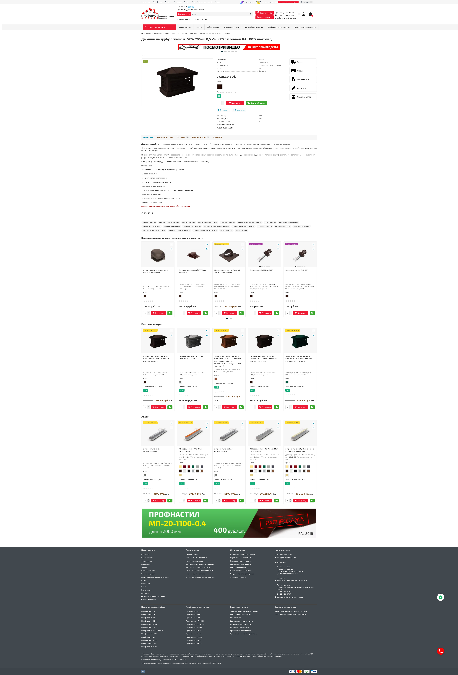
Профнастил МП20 (149, 634)
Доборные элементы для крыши (244, 634)
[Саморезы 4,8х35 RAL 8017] (264, 255)
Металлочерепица (238, 567)
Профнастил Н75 (193, 618)
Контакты (145, 593)
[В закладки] (171, 244)
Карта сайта (146, 590)
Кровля (199, 27)
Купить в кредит (148, 574)
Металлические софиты (240, 614)
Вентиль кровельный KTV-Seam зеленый (193, 271)
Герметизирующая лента (240, 624)
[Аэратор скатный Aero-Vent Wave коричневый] (158, 255)
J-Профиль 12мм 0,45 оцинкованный (223, 450)
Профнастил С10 (148, 614)
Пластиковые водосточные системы (290, 614)
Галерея (218, 2)
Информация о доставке (196, 558)
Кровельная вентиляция (240, 564)
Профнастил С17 (148, 618)
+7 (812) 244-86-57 (285, 12)
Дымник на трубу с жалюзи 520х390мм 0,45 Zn (191, 357)
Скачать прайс (265, 13)
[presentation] (142, 279)
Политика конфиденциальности (155, 577)
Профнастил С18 (148, 627)
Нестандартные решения (305, 27)
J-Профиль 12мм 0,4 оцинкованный (152, 450)
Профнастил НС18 (149, 624)
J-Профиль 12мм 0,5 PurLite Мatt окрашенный (264, 450)
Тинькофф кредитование (269, 2)
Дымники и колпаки (154, 33)
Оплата (186, 2)
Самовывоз (178, 2)
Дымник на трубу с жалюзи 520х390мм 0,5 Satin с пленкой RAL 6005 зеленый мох (298, 358)
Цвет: (219, 82)
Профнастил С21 (148, 637)
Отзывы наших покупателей (153, 596)
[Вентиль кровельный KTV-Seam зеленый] (193, 255)
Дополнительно (238, 550)
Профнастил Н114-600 (195, 621)
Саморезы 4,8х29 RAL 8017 (296, 270)
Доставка (168, 2)
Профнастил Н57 (193, 611)
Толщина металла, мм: (226, 92)
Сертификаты (157, 2)
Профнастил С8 (148, 611)
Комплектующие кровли (240, 561)
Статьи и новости (148, 600)
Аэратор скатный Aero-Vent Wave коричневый (155, 271)
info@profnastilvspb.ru (285, 18)
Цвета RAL (145, 583)
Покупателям (192, 550)
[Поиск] (250, 14)
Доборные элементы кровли (242, 554)
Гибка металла (192, 554)
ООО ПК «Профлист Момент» (270, 65)
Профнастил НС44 (149, 647)
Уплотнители (235, 618)
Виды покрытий (148, 571)
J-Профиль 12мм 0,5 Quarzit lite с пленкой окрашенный (299, 450)
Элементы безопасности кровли (244, 611)
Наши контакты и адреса (288, 2)
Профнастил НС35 (149, 640)
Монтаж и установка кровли (198, 567)
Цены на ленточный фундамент (199, 571)
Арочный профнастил (253, 27)
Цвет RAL (217, 137)
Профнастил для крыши (240, 571)
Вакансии (145, 554)
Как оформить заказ (194, 561)
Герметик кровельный (239, 627)
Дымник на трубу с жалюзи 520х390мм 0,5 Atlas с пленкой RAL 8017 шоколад (263, 358)
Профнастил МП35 (194, 627)
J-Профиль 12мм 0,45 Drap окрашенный (190, 450)
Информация (148, 550)
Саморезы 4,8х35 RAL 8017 (261, 270)
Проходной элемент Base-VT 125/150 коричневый (227, 271)
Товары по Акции (264, 17)
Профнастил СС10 (149, 621)
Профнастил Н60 (193, 614)
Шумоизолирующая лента (241, 621)
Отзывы (182, 137)
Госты (143, 580)
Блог (193, 2)
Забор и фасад (213, 27)
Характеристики (165, 137)
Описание (148, 137)
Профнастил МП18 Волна (152, 631)
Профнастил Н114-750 (195, 624)
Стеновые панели (231, 27)
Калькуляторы (185, 27)
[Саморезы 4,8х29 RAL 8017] (300, 255)
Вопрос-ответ (200, 137)
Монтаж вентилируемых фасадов (200, 564)
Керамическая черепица (240, 558)
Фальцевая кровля (238, 577)
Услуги (144, 567)
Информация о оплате (195, 574)
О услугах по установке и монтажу (200, 577)
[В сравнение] (171, 249)
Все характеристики (225, 127)
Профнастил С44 (148, 643)
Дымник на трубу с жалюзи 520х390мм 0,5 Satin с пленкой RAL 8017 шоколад (156, 358)
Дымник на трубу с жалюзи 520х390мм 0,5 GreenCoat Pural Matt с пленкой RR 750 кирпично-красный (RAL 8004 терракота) (228, 361)
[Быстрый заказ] (169, 313)
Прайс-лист (146, 564)
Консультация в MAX (250, 2)
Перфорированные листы (279, 27)
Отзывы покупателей (204, 2)
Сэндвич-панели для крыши (242, 574)
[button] (222, 51)
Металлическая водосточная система (291, 611)
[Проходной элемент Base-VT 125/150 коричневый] (229, 255)
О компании (145, 2)
